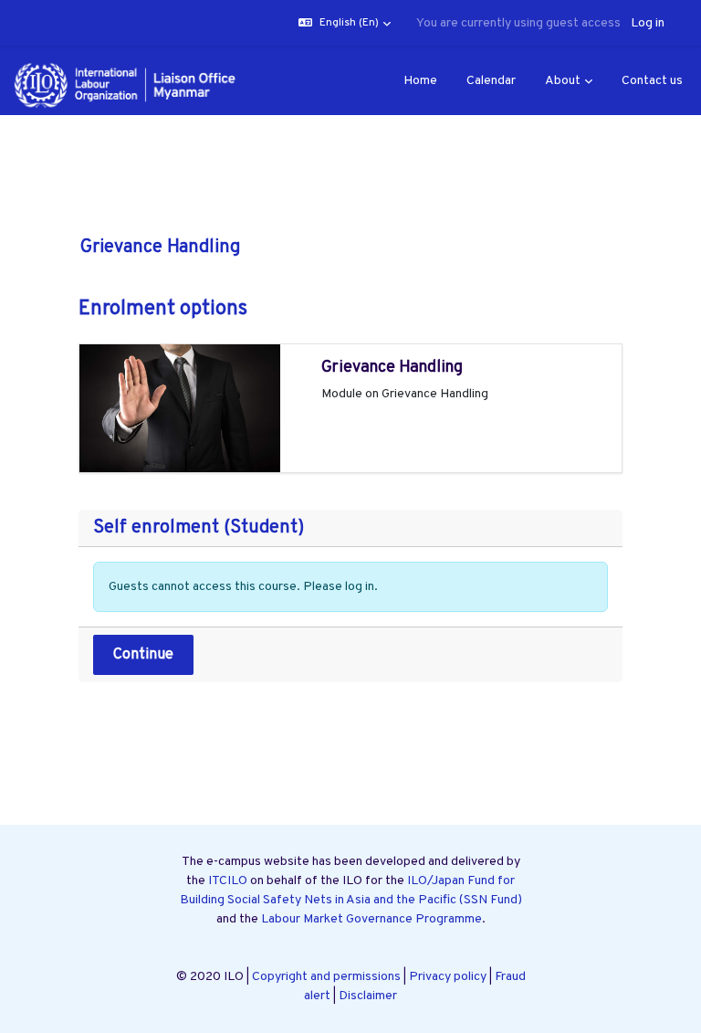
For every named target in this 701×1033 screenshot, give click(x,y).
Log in (647, 23)
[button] (344, 23)
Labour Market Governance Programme (371, 919)
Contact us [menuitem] (652, 81)
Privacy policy (448, 977)
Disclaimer (368, 996)
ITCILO (227, 881)
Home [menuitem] (420, 81)
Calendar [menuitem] (491, 81)
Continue (143, 655)
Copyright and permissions (326, 977)
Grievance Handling (392, 367)
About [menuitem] (563, 81)
